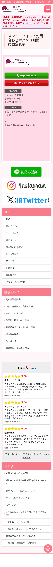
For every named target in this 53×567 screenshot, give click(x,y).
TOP (8, 219)
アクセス (10, 261)
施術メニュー (12, 240)
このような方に (13, 233)
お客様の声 (11, 275)
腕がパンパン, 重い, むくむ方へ (21, 490)
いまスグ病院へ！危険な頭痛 (19, 306)
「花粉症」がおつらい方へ (18, 522)
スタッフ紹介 (12, 254)
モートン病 (11, 504)
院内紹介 (10, 268)
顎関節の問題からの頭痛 (17, 320)
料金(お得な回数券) (15, 247)
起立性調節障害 (13, 299)
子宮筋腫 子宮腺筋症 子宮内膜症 (21, 543)
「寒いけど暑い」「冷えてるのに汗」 (24, 529)
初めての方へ (12, 226)
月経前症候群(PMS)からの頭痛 (20, 327)
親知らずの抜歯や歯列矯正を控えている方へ (26, 482)
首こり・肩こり (13, 341)
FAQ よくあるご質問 (15, 282)
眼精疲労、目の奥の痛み (17, 348)
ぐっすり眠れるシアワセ (17, 497)
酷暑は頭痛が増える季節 (17, 473)
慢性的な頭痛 (12, 334)
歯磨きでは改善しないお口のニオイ (23, 536)
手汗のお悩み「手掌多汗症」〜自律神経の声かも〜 (26, 513)
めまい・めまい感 (14, 313)
